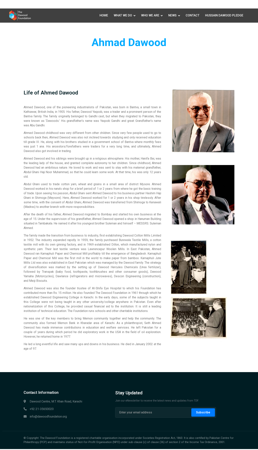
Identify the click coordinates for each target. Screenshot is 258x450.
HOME (104, 15)
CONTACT (192, 15)
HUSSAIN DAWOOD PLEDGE (224, 15)
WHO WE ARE (150, 15)
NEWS (172, 15)
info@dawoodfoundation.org (68, 4)
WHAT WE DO (123, 15)
